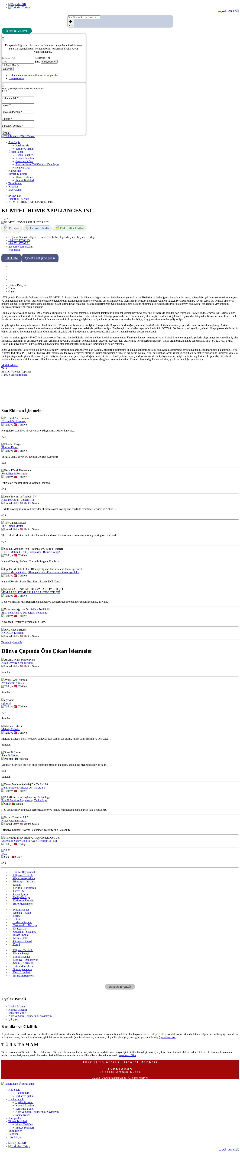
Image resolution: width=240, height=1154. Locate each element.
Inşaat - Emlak (20, 934)
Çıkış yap (13, 1019)
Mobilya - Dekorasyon (25, 959)
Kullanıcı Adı (42, 57)
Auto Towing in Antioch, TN (17, 499)
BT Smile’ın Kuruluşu (13, 421)
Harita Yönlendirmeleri (14, 374)
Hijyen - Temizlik (22, 875)
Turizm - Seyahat (22, 922)
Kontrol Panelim (24, 158)
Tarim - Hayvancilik (23, 872)
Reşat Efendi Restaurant (14, 473)
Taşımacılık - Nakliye (24, 925)
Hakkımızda (22, 145)
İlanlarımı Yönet (24, 161)
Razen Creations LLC (13, 820)
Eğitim (16, 884)
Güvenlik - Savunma (24, 931)
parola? (54, 75)
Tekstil (16, 919)
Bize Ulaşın (14, 189)
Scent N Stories (10, 755)
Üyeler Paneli (16, 151)
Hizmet (16, 915)
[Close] (3, 39)
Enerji (16, 944)
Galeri (11, 291)
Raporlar (13, 186)
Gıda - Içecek (20, 894)
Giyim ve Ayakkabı (23, 878)
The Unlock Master (12, 525)
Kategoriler (14, 170)
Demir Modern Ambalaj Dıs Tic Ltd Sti (23, 787)
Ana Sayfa (14, 142)
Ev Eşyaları (14, 195)
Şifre (37, 61)
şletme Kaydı (22, 167)
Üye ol (6, 132)
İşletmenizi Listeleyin (16, 30)
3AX (4, 853)
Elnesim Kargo (9, 447)
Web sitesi (14, 249)
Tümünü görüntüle (11, 642)
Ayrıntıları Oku (167, 1037)
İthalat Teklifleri (24, 177)
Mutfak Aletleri (9, 365)
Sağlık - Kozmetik (22, 962)
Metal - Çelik (20, 938)
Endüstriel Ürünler (23, 900)
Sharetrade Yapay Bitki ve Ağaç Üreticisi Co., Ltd (29, 840)
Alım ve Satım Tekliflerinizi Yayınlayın (37, 164)
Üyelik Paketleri (24, 154)
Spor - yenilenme (22, 969)
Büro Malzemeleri (22, 903)
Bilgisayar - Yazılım (23, 881)
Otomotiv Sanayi (22, 941)
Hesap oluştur (16, 78)
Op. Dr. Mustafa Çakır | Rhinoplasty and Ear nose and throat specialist (40, 572)
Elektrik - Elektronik (24, 887)
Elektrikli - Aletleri (18, 198)
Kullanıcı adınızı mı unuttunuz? (26, 75)
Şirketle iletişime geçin (40, 258)
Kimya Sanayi (20, 953)
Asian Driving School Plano (17, 662)
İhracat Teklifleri (24, 180)
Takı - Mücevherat (23, 966)
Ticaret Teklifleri (17, 173)
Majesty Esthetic (10, 729)
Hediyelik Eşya (21, 897)
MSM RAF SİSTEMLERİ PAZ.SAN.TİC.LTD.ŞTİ (30, 592)
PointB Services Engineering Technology (24, 800)
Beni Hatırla (12, 65)
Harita (11, 288)
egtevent (6, 703)
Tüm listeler (15, 183)
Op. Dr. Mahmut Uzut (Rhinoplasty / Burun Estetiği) (30, 551)
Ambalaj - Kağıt (21, 912)
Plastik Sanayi (20, 909)
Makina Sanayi (21, 956)
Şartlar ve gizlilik (24, 148)
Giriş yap (7, 69)
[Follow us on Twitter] (8, 269)
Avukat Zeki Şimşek (12, 682)
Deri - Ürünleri (21, 972)
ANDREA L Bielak (12, 632)
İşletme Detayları (17, 285)
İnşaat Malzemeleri (23, 975)
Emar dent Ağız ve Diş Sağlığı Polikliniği (24, 612)
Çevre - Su (18, 890)
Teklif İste (11, 258)
